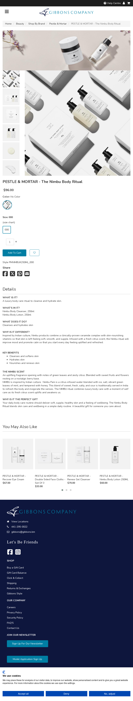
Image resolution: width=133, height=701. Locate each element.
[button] (62, 490)
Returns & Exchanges (19, 588)
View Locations (19, 521)
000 (7, 229)
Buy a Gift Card (15, 567)
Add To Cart (14, 252)
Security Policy (15, 617)
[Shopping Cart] (128, 3)
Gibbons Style (14, 593)
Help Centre (114, 3)
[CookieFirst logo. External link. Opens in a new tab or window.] (4, 672)
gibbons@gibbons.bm (23, 532)
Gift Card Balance (16, 572)
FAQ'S (10, 623)
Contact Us (13, 628)
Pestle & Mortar (58, 23)
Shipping (11, 583)
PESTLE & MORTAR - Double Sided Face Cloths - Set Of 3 (50, 479)
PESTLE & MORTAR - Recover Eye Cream (14, 477)
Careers (11, 607)
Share (6, 268)
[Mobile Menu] (7, 12)
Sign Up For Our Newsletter (27, 643)
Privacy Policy (14, 612)
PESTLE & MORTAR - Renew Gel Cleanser (79, 477)
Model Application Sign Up (27, 659)
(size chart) (9, 222)
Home (8, 23)
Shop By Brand (36, 23)
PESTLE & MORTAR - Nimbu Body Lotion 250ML (114, 477)
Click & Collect (15, 578)
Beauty (20, 23)
